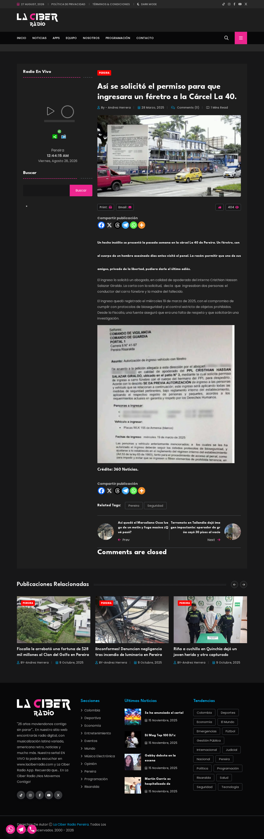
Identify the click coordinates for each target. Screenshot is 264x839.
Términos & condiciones (111, 4)
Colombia (92, 710)
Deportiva (92, 718)
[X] (109, 225)
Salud (224, 777)
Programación (118, 38)
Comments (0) (187, 107)
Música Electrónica (99, 756)
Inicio (21, 38)
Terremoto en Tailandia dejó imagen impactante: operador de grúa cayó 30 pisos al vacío (195, 527)
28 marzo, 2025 (152, 107)
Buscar (30, 173)
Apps (56, 38)
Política (202, 768)
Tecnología (230, 787)
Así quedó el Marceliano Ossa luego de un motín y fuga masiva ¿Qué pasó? (143, 527)
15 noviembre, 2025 (162, 720)
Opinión (90, 764)
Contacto (145, 38)
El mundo (227, 722)
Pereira (104, 73)
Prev (126, 539)
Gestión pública (209, 740)
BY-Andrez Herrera (35, 662)
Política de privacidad (68, 4)
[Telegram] (125, 225)
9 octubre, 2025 (71, 662)
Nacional (203, 759)
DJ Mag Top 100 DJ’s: (160, 735)
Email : (123, 207)
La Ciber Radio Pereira (71, 824)
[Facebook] (101, 225)
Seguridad (155, 505)
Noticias (39, 38)
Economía (92, 725)
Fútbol (230, 731)
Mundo (89, 748)
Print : (104, 207)
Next (211, 539)
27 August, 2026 (32, 4)
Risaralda (91, 787)
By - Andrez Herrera (116, 107)
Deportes (228, 712)
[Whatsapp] (133, 225)
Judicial (231, 750)
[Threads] (117, 225)
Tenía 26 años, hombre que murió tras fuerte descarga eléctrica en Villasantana (208, 655)
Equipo (71, 38)
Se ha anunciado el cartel (164, 713)
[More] (141, 225)
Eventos (90, 741)
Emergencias (207, 731)
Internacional (207, 750)
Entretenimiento (97, 733)
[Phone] (32, 829)
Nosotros (91, 38)
